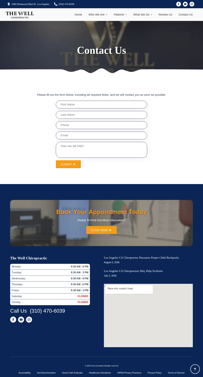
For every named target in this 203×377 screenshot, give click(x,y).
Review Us (165, 14)
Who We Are (96, 14)
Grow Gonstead (97, 366)
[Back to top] (195, 369)
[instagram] (192, 4)
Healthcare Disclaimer (100, 372)
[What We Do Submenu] (152, 14)
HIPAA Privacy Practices (129, 372)
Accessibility (25, 372)
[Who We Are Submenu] (108, 14)
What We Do (141, 14)
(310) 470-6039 (47, 311)
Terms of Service (176, 372)
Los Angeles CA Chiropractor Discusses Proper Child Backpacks (141, 257)
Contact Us (186, 14)
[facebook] (178, 4)
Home (78, 14)
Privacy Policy (154, 372)
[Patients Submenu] (127, 14)
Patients (119, 14)
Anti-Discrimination (46, 372)
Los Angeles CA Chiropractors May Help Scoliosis (133, 271)
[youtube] (185, 4)
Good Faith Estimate (72, 372)
